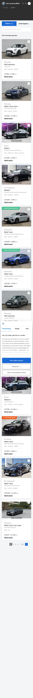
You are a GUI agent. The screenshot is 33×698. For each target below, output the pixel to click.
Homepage (5, 7)
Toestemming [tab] (6, 328)
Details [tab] (17, 328)
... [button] (20, 544)
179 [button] (22, 544)
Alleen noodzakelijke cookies (16, 372)
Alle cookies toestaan (16, 360)
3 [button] (15, 544)
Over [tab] (27, 328)
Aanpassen (15, 366)
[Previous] (12, 57)
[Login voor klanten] (26, 3)
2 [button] (13, 544)
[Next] (21, 57)
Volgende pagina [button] (26, 544)
